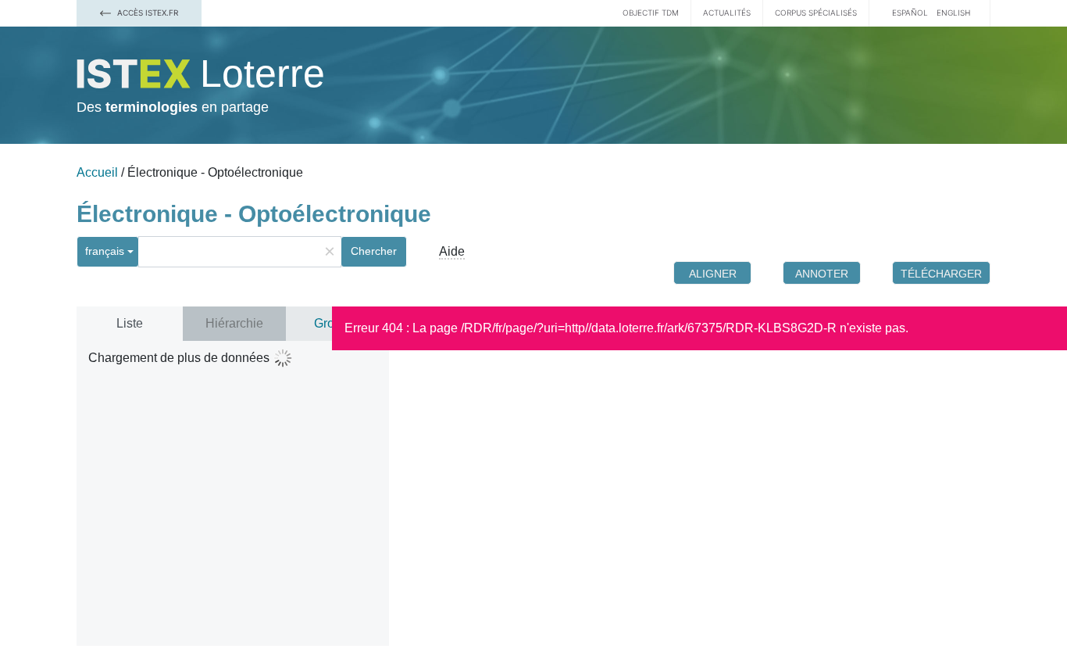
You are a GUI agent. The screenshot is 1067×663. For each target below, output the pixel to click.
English (953, 12)
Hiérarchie (234, 323)
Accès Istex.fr (146, 12)
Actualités (727, 12)
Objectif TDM (651, 12)
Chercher (374, 251)
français (104, 251)
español (910, 12)
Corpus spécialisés (816, 12)
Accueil (97, 172)
